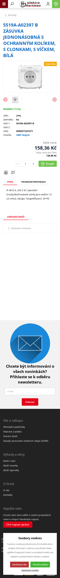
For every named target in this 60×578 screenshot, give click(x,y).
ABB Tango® (23, 135)
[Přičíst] (33, 164)
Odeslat (30, 402)
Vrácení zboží (10, 436)
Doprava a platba (12, 431)
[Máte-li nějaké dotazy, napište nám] (13, 172)
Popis (10, 181)
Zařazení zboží (15, 216)
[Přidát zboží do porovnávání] (6, 172)
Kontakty (7, 494)
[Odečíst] (17, 164)
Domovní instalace (21, 228)
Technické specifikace (33, 181)
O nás (6, 490)
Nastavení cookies (30, 570)
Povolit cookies (40, 564)
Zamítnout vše (19, 564)
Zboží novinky (10, 465)
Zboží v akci (9, 460)
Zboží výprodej (11, 470)
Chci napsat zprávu (17, 524)
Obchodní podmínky (14, 426)
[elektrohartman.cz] (30, 4)
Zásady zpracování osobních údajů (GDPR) (25, 440)
